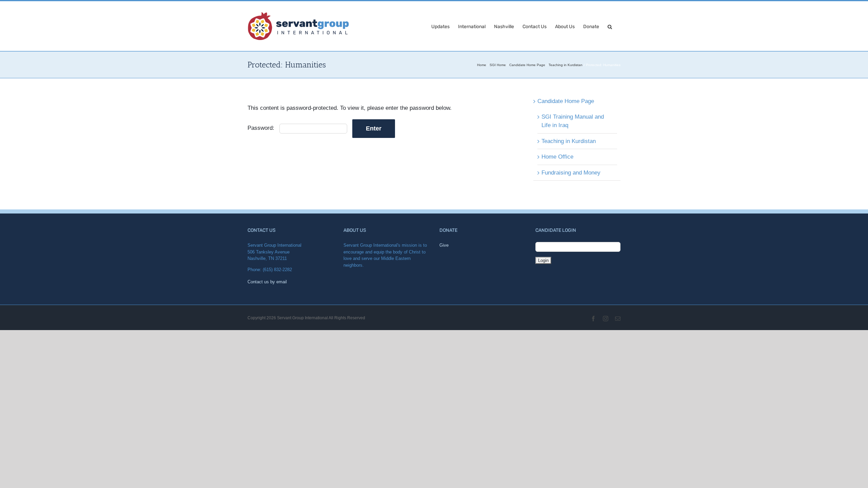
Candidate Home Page (565, 101)
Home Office (557, 157)
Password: (262, 128)
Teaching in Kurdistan (568, 141)
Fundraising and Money (570, 172)
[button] (610, 26)
